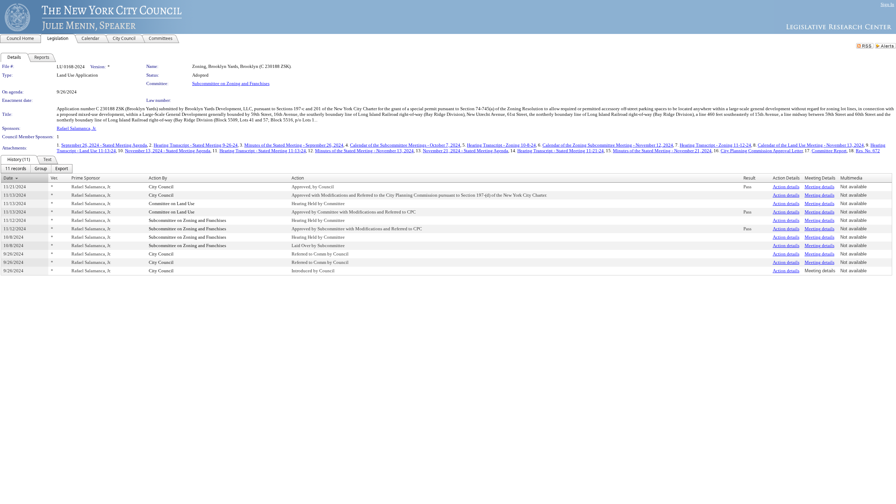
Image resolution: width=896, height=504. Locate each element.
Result (749, 178)
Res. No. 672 (868, 150)
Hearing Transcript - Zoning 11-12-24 (715, 145)
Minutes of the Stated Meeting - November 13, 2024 (364, 150)
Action (298, 178)
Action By (158, 178)
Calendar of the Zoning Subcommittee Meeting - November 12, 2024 (607, 145)
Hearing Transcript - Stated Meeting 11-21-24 (560, 150)
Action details (786, 186)
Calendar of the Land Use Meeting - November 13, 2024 (811, 145)
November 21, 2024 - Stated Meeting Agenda (465, 150)
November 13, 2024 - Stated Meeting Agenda (167, 150)
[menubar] (36, 168)
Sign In (887, 4)
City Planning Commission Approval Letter (762, 150)
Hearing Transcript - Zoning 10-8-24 (501, 145)
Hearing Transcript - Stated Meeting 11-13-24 (262, 150)
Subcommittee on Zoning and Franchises (231, 83)
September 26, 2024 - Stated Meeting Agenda (104, 145)
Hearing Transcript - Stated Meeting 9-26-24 (196, 145)
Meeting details (819, 186)
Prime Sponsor (85, 178)
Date (8, 178)
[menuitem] (15, 168)
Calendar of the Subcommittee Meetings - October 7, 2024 (405, 145)
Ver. (54, 178)
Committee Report (829, 150)
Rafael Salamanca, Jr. (76, 128)
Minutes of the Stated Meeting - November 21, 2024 (662, 150)
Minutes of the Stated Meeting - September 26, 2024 (293, 145)
